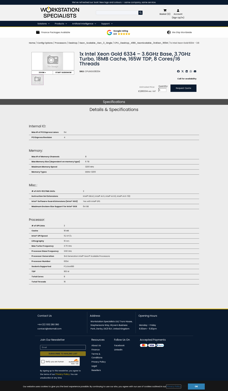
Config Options (45, 42)
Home (32, 42)
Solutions (42, 23)
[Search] (140, 13)
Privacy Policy (174, 386)
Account (178, 14)
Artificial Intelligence (82, 23)
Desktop (72, 42)
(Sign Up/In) (178, 17)
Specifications (114, 102)
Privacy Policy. (62, 374)
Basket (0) (165, 14)
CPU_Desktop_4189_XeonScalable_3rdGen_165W (141, 42)
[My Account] (178, 10)
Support (105, 23)
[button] (118, 32)
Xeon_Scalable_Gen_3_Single (95, 42)
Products (59, 23)
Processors (60, 42)
